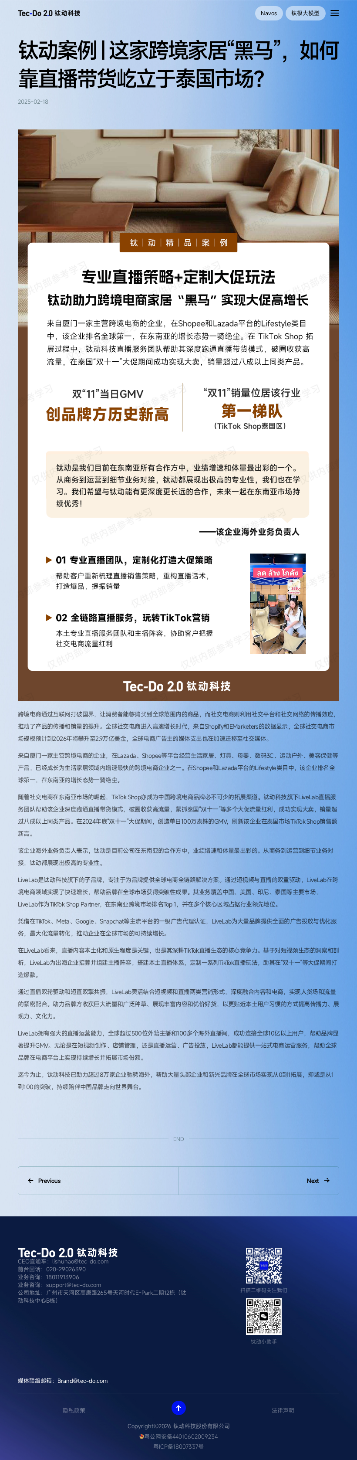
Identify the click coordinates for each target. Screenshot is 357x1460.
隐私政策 (74, 1410)
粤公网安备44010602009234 (181, 1436)
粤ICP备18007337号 (178, 1446)
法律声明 (283, 1410)
